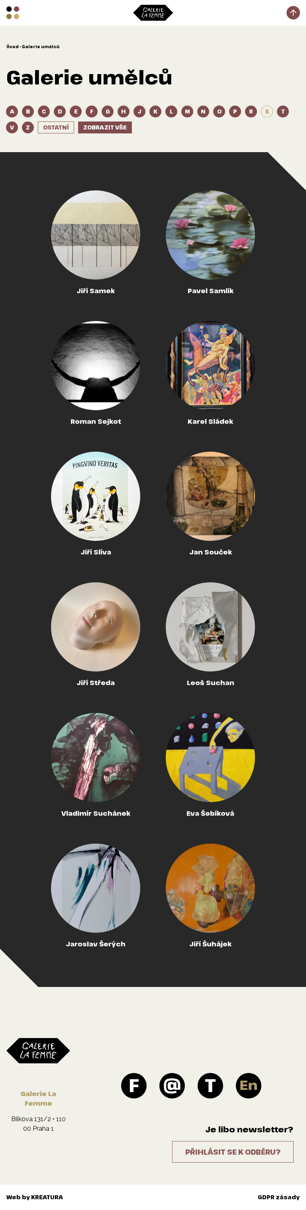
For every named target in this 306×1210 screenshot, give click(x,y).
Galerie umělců (40, 46)
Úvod (12, 46)
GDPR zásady (279, 1197)
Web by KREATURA (34, 1197)
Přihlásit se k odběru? (232, 1152)
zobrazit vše (105, 127)
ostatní (56, 127)
